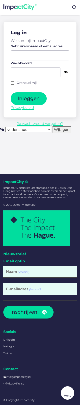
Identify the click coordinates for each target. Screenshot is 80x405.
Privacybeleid (22, 107)
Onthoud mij (27, 83)
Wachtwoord (21, 63)
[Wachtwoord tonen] (65, 72)
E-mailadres (23, 289)
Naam (17, 271)
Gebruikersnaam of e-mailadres (36, 46)
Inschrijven (23, 312)
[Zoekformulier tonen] (74, 7)
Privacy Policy (15, 383)
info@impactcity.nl (18, 376)
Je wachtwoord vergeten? (40, 123)
